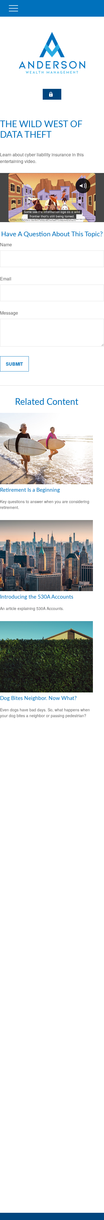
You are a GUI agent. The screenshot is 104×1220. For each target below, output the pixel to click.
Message (9, 313)
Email (5, 278)
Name (6, 244)
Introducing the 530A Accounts (36, 597)
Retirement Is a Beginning (30, 490)
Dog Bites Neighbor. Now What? (38, 698)
